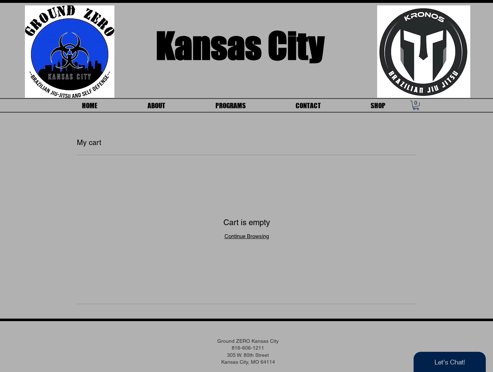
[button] (416, 105)
